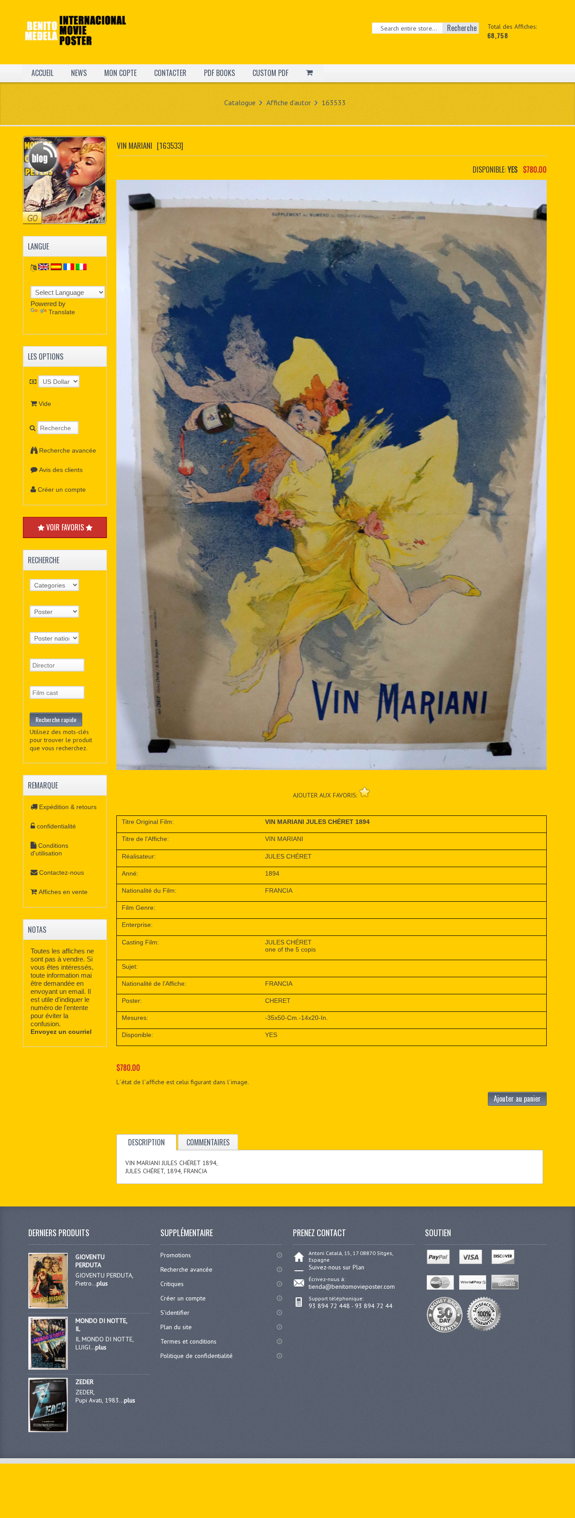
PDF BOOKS (219, 72)
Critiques (172, 1284)
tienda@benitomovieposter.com (352, 1286)
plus (102, 1283)
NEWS (79, 72)
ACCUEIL (42, 72)
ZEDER (84, 1382)
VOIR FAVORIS (65, 527)
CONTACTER (170, 72)
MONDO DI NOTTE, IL (101, 1325)
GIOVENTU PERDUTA (90, 1261)
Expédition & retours (68, 806)
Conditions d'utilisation (49, 849)
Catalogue (240, 102)
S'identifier (175, 1313)
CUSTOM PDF (270, 72)
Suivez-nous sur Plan (336, 1267)
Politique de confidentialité (196, 1356)
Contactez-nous (61, 872)
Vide (45, 403)
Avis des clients (61, 469)
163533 (334, 102)
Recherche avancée (67, 450)
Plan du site (176, 1327)
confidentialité (56, 826)
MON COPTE (120, 72)
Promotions (175, 1255)
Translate (62, 312)
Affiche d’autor (288, 102)
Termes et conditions (188, 1341)
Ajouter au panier (517, 1098)
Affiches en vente (63, 891)
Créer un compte (62, 489)
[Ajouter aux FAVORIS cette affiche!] (364, 791)
